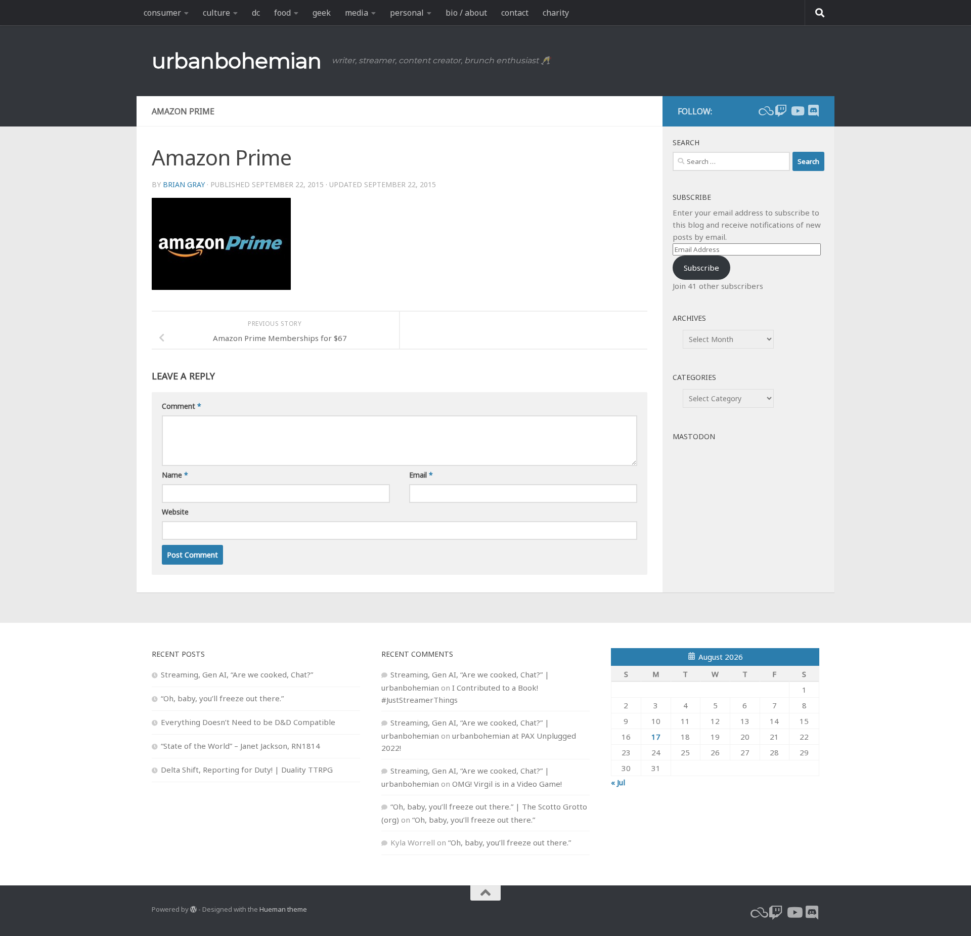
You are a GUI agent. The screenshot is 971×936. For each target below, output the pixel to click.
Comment (181, 406)
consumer (162, 12)
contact (514, 12)
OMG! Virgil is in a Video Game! (507, 784)
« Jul (618, 782)
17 (655, 737)
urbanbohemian (237, 61)
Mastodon (694, 436)
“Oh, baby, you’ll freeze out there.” (222, 698)
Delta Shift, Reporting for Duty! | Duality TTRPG (247, 769)
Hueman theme (283, 909)
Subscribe (701, 268)
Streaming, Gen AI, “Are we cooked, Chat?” (237, 674)
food (282, 12)
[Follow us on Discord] (813, 111)
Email (421, 475)
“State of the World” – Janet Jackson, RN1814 (240, 746)
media (356, 12)
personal (407, 12)
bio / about (466, 12)
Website (175, 512)
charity (556, 12)
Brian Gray (184, 184)
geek (322, 12)
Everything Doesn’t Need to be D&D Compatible (248, 722)
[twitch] (781, 111)
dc (256, 12)
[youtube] (797, 111)
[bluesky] (765, 111)
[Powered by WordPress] (193, 909)
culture (216, 12)
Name (175, 475)
